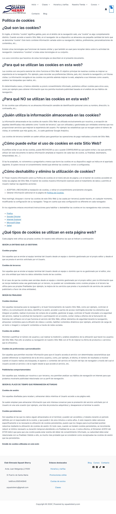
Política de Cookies (55, 193)
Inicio (34, 4)
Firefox (10, 213)
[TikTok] (100, 467)
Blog (45, 14)
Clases (45, 4)
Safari (9, 225)
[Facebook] (93, 467)
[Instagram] (97, 467)
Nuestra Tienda (78, 4)
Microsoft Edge (13, 222)
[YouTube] (104, 467)
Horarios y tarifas (60, 4)
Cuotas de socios (58, 481)
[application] (37, 4)
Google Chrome (13, 216)
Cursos (94, 4)
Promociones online (58, 475)
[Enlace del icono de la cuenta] (106, 9)
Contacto (36, 14)
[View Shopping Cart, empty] (111, 9)
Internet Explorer (14, 219)
